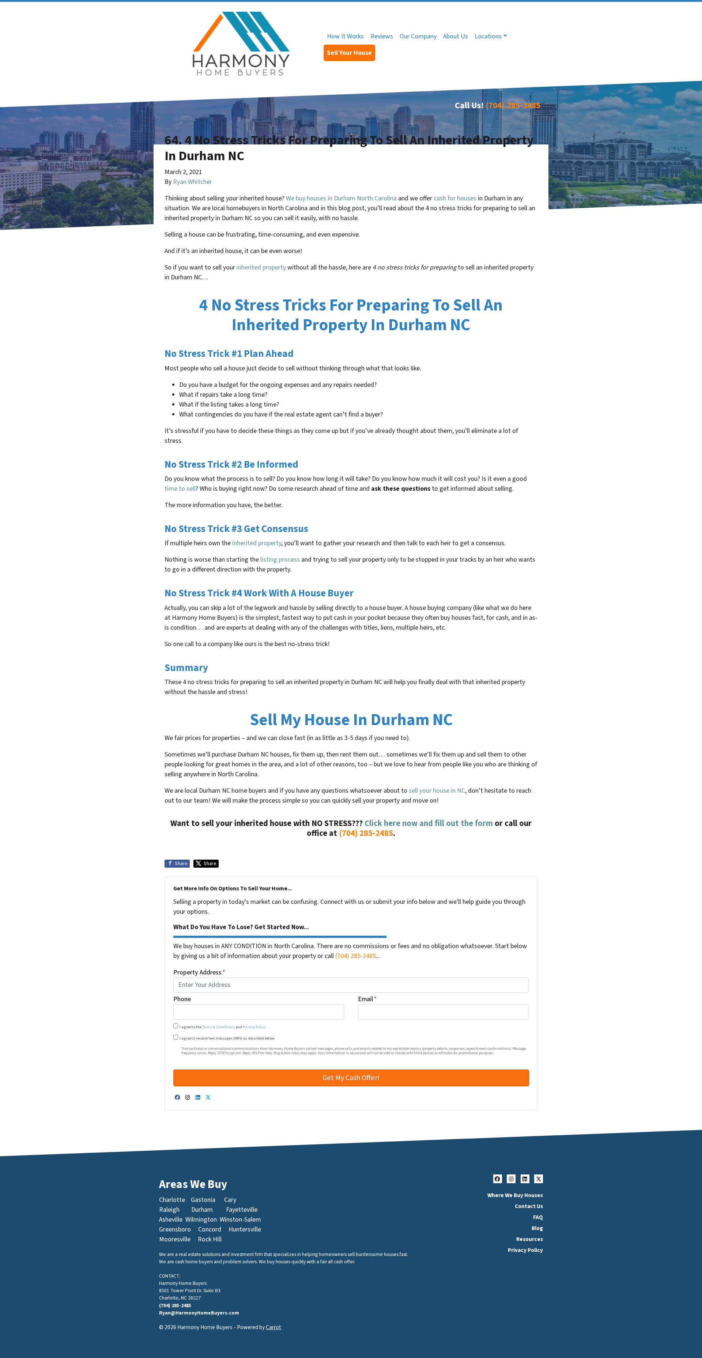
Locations (488, 36)
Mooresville (174, 1239)
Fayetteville (241, 1209)
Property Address (199, 973)
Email (367, 999)
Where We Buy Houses (515, 1195)
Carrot (273, 1327)
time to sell (180, 488)
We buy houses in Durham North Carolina (341, 198)
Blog (537, 1228)
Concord (209, 1229)
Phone (182, 999)
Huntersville (245, 1229)
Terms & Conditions (218, 1027)
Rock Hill (210, 1239)
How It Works (345, 36)
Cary (230, 1199)
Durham (202, 1209)
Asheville (170, 1219)
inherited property (261, 267)
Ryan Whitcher (192, 181)
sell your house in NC (437, 790)
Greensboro (175, 1229)
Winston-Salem (240, 1219)
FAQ (538, 1217)
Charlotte (172, 1199)
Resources (529, 1239)
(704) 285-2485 (513, 105)
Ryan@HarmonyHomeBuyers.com (199, 1312)
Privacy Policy (254, 1027)
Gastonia (203, 1199)
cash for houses (455, 198)
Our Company (418, 36)
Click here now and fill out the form (429, 823)
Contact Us (529, 1206)
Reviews (381, 36)
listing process (280, 559)
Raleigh (169, 1209)
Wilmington (201, 1219)
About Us (455, 36)
